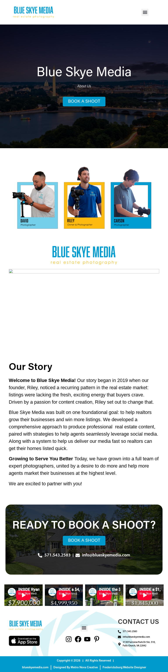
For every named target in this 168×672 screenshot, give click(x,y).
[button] (145, 12)
